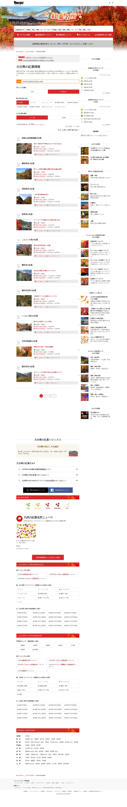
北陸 (59, 30)
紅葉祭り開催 (23, 686)
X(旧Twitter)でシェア (37, 490)
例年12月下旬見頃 (71, 625)
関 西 (18, 754)
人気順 (64, 117)
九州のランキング (27, 660)
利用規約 (26, 791)
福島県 (59, 739)
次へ (51, 396)
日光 (71, 742)
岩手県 (42, 739)
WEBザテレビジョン (36, 787)
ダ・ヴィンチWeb (26, 787)
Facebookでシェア (62, 490)
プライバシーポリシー (34, 791)
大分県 (73, 645)
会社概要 (85, 791)
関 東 (18, 742)
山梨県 (27, 745)
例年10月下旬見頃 (71, 617)
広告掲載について (77, 791)
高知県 (44, 760)
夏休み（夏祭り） (56, 782)
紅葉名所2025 (20, 30)
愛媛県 (33, 760)
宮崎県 (23, 649)
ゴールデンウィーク (40, 782)
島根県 (50, 757)
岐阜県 (41, 751)
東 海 (18, 751)
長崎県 (48, 645)
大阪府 (27, 754)
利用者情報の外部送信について (96, 791)
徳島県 (38, 760)
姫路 (49, 754)
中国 (79, 30)
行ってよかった (84, 35)
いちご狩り (26, 782)
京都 (72, 30)
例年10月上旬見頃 (40, 617)
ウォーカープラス (19, 782)
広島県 (27, 757)
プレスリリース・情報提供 (60, 791)
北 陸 (18, 748)
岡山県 (33, 757)
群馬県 (61, 742)
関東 (38, 30)
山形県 (53, 739)
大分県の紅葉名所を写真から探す (33, 81)
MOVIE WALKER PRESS (48, 787)
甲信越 (54, 30)
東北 (33, 30)
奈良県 (54, 754)
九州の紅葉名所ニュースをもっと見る (48, 557)
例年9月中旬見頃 (55, 613)
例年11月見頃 (23, 107)
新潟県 (38, 745)
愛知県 (27, 751)
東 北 (18, 739)
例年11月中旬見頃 (56, 621)
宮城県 (27, 739)
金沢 (31, 748)
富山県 (36, 748)
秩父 (56, 742)
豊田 (36, 751)
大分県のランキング (27, 574)
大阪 (75, 30)
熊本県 (60, 645)
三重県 (47, 751)
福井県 (42, 748)
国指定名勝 (43, 593)
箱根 (38, 742)
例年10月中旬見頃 (56, 617)
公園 (20, 694)
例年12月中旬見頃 (56, 625)
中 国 (18, 757)
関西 (68, 30)
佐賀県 (35, 645)
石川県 (27, 748)
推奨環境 (43, 791)
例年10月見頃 (73, 102)
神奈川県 (33, 742)
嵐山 (37, 754)
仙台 (31, 739)
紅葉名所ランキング (45, 35)
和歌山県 (61, 754)
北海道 (28, 30)
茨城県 (76, 742)
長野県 (33, 745)
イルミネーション (69, 782)
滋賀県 (67, 754)
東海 (64, 30)
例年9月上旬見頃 (40, 613)
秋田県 (47, 739)
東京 (45, 30)
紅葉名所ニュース (64, 35)
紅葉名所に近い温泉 (104, 35)
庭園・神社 (64, 593)
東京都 (27, 742)
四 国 (18, 760)
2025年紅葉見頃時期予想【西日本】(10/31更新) (38, 60)
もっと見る (106, 93)
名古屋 (32, 751)
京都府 (33, 754)
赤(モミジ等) (65, 598)
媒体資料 (70, 791)
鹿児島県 (35, 649)
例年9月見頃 (60, 102)
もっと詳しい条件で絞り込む (69, 130)
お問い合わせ (49, 791)
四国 (84, 30)
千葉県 (47, 742)
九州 (88, 30)
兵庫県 (42, 754)
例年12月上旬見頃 (40, 625)
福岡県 (23, 645)
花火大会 (48, 782)
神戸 (46, 754)
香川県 (27, 760)
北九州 (32, 764)
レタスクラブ (18, 787)
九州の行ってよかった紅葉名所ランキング (38, 57)
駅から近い (22, 690)
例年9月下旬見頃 (71, 613)
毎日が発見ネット (59, 787)
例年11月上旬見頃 (40, 621)
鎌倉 (42, 742)
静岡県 (52, 751)
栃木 (41, 30)
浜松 (56, 751)
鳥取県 (44, 757)
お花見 (32, 782)
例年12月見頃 (35, 107)
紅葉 (63, 782)
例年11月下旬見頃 (71, 621)
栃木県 (67, 742)
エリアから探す (24, 35)
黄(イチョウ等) (44, 598)
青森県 (36, 739)
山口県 (38, 757)
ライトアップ (48, 107)
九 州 (18, 764)
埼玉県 (52, 742)
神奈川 (49, 30)
